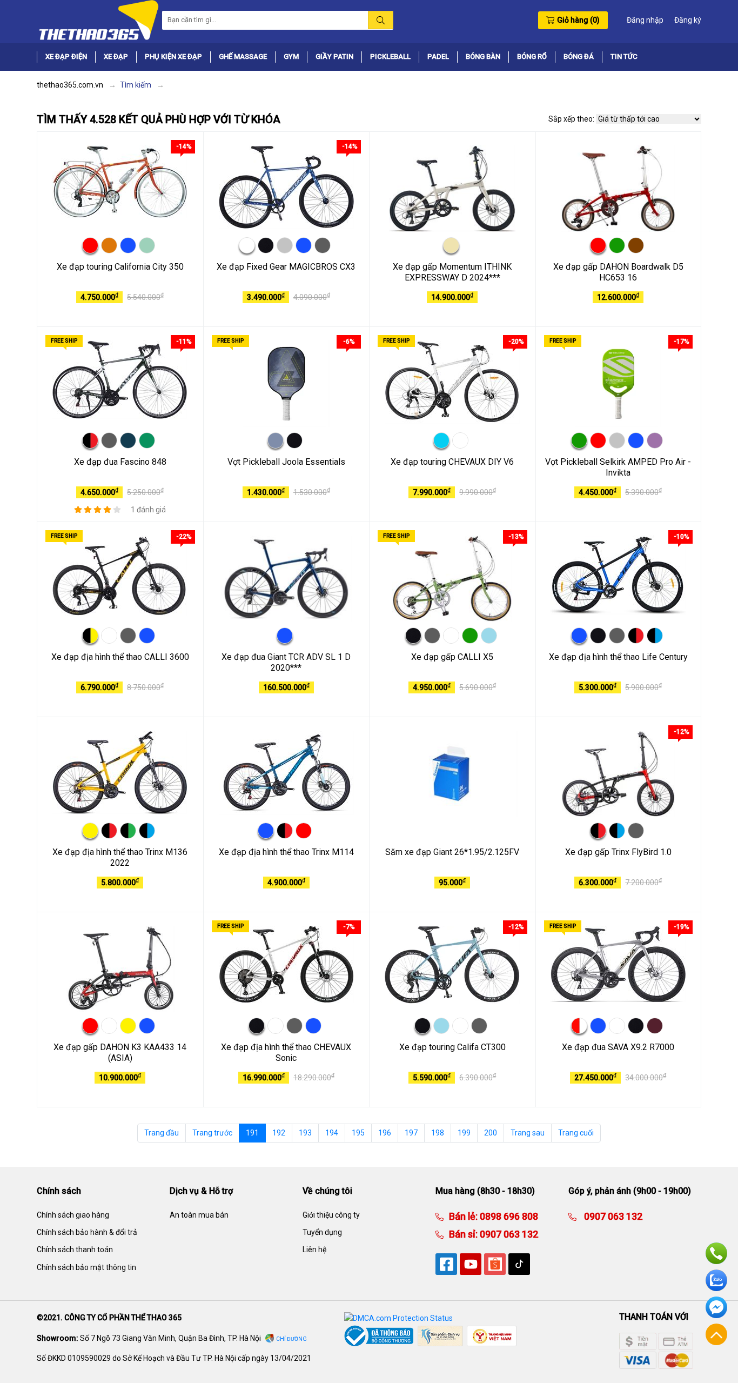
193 (305, 1132)
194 (331, 1132)
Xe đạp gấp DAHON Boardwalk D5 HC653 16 (618, 272)
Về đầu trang (716, 1334)
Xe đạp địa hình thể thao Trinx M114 (286, 852)
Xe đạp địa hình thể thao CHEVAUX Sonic (286, 1053)
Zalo (716, 1280)
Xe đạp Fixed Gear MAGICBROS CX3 (286, 267)
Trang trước (212, 1132)
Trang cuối (576, 1132)
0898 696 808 (508, 1216)
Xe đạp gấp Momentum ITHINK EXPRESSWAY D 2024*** (452, 272)
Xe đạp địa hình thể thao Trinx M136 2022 (119, 857)
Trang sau (528, 1132)
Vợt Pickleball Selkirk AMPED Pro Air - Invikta (618, 467)
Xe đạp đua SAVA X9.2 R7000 (618, 1047)
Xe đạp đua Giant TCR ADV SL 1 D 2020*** (286, 662)
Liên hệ (314, 1249)
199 (464, 1132)
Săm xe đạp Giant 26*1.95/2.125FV (452, 852)
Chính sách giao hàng (73, 1215)
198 (437, 1132)
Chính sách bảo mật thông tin (86, 1267)
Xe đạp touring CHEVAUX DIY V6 (452, 462)
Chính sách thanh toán (75, 1249)
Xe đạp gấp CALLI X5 (452, 657)
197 (411, 1132)
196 (384, 1132)
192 (278, 1132)
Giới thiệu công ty (331, 1215)
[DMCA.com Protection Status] (398, 1317)
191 (252, 1132)
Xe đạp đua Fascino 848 (120, 462)
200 (490, 1132)
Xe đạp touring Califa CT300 (452, 1047)
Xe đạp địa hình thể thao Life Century (618, 657)
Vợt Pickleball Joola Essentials (286, 462)
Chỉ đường (291, 1339)
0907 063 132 (508, 1234)
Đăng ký (687, 20)
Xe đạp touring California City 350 (120, 267)
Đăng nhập (645, 20)
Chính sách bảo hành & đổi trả (87, 1232)
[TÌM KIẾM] (380, 20)
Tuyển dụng (322, 1232)
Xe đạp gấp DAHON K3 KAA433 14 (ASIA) (119, 1053)
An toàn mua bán (199, 1215)
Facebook (716, 1307)
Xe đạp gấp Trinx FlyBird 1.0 (618, 852)
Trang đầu (161, 1132)
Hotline (716, 1253)
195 (358, 1132)
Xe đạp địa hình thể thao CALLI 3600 (120, 657)
